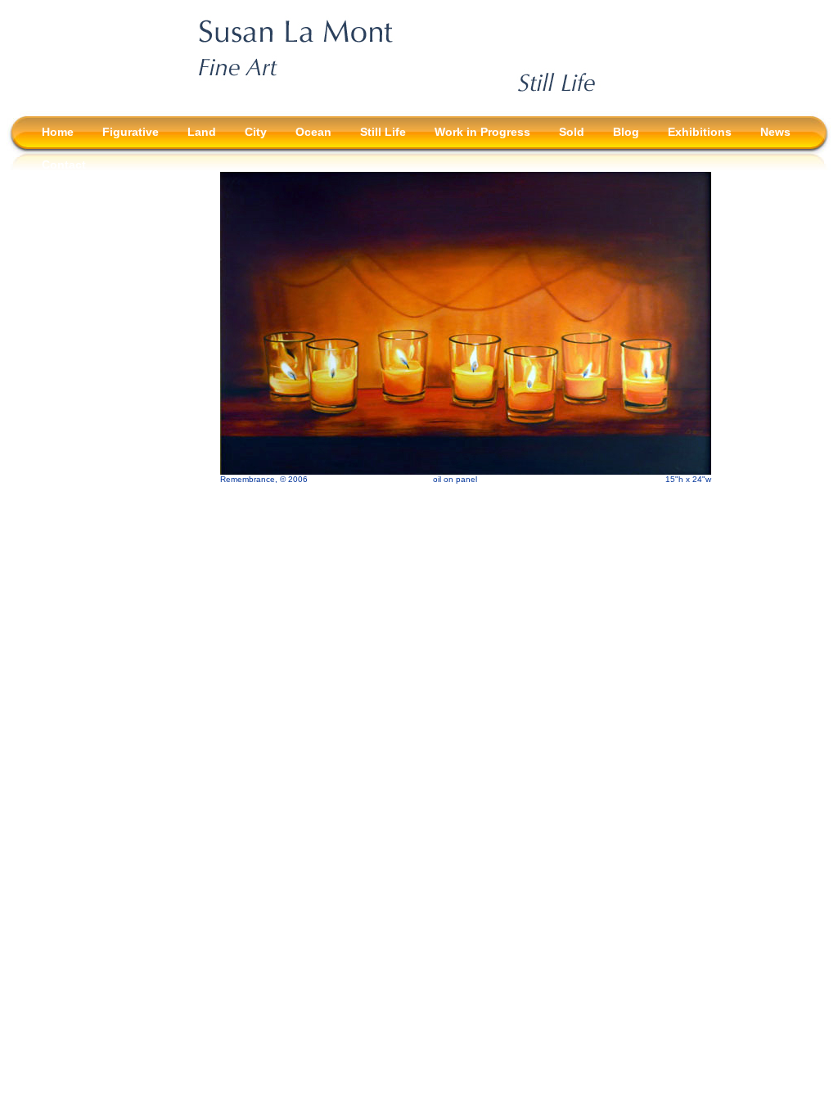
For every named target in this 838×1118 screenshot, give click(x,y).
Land (201, 131)
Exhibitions (700, 131)
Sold (571, 131)
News (775, 131)
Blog (626, 131)
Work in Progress (482, 131)
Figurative (130, 131)
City (256, 131)
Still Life (383, 131)
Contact (64, 164)
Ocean (313, 131)
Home (58, 131)
